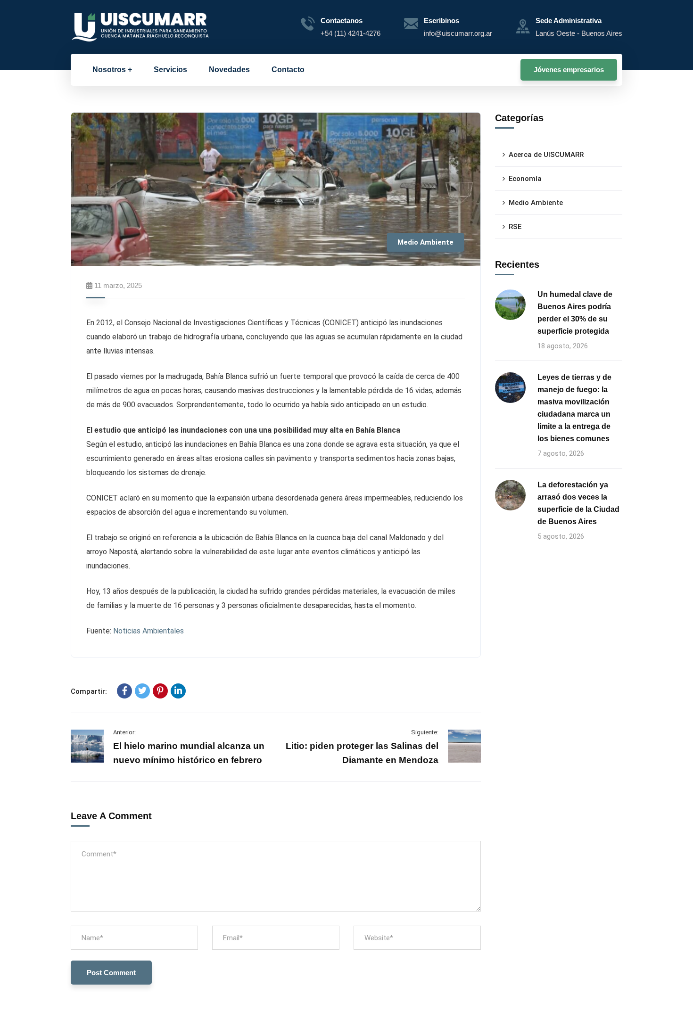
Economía (525, 178)
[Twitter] (142, 690)
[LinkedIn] (178, 690)
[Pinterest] (160, 690)
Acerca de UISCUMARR (546, 154)
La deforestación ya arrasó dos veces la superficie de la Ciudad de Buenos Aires (578, 503)
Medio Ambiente (425, 242)
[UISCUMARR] (141, 26)
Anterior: (124, 732)
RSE (515, 226)
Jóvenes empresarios (569, 70)
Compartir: (89, 691)
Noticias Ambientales (148, 630)
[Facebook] (124, 690)
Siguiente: (424, 732)
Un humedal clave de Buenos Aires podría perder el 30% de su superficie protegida (574, 312)
